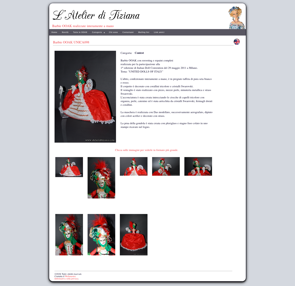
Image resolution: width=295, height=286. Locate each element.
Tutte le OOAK (80, 32)
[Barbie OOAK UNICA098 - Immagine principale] (85, 143)
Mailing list (143, 32)
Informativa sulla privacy (66, 278)
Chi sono (113, 32)
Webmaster (70, 276)
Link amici (159, 32)
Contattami (128, 32)
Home (54, 32)
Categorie (97, 32)
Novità (65, 32)
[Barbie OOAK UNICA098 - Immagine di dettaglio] (69, 176)
